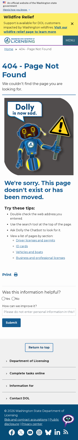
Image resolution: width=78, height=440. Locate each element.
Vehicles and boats (29, 252)
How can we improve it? (19, 306)
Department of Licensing (27, 361)
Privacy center (31, 424)
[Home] (19, 37)
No (17, 299)
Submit (11, 322)
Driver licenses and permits (35, 240)
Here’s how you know (15, 9)
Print (7, 274)
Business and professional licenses (40, 258)
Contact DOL (17, 398)
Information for (19, 385)
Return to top (39, 347)
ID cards (22, 246)
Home (8, 49)
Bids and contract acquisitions (25, 419)
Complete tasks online (25, 373)
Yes (7, 299)
